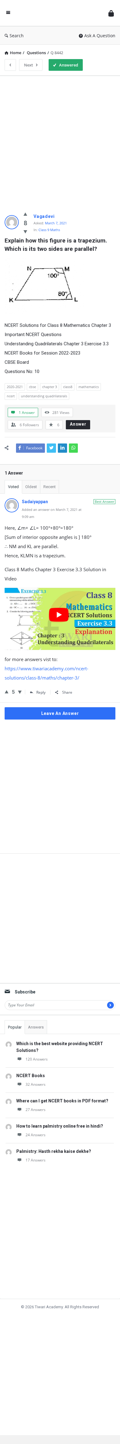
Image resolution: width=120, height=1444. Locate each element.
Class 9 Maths (49, 229)
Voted (13, 486)
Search (17, 35)
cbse (32, 386)
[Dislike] (25, 231)
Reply (41, 692)
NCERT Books (30, 1075)
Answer (78, 424)
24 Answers (36, 1134)
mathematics (88, 386)
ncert (11, 396)
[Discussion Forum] (59, 13)
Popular (15, 1027)
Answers (36, 1027)
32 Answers (36, 1084)
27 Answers (36, 1109)
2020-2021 (15, 386)
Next (28, 65)
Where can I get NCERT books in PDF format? (62, 1100)
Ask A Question (99, 35)
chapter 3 (49, 386)
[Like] (25, 213)
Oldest (31, 486)
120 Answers (37, 1059)
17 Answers (36, 1160)
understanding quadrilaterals (44, 396)
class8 (67, 386)
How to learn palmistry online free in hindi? (59, 1126)
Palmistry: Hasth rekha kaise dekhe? (53, 1151)
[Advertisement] (60, 141)
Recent (49, 486)
